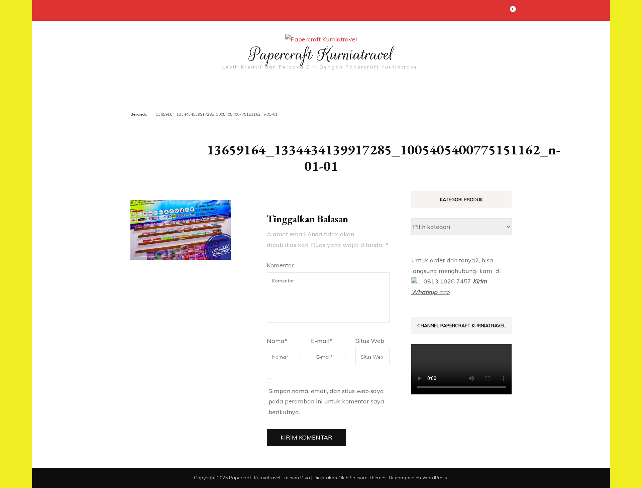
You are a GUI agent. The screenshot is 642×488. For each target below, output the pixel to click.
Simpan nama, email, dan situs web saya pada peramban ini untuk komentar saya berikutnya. (326, 401)
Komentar (280, 265)
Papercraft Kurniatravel (321, 54)
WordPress (434, 478)
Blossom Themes (367, 478)
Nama (277, 341)
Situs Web (369, 341)
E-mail (322, 341)
